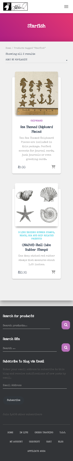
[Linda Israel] (17, 6)
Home (8, 48)
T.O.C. (63, 433)
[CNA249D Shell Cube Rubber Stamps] (36, 204)
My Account (16, 442)
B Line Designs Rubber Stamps (36, 233)
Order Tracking (44, 433)
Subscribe (13, 400)
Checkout (34, 442)
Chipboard (36, 121)
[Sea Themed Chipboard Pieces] (36, 93)
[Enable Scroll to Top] (65, 453)
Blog (60, 442)
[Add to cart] (53, 167)
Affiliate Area (36, 451)
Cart (49, 442)
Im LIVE (24, 433)
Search (66, 325)
